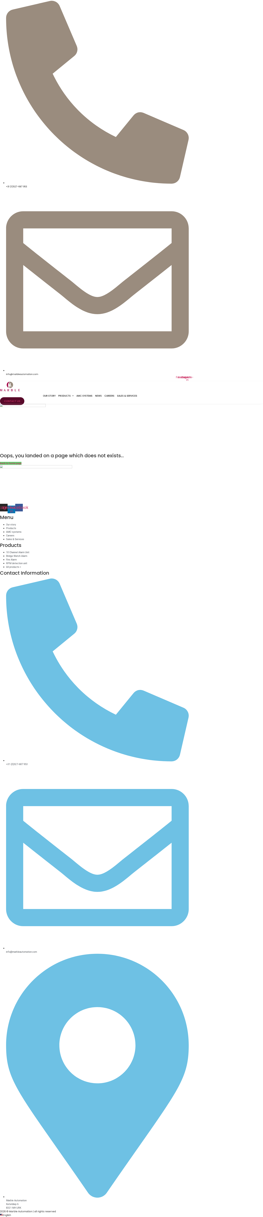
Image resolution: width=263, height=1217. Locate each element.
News (98, 395)
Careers (109, 395)
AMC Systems (84, 395)
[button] (131, 1215)
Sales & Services (127, 395)
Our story (49, 395)
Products (64, 395)
